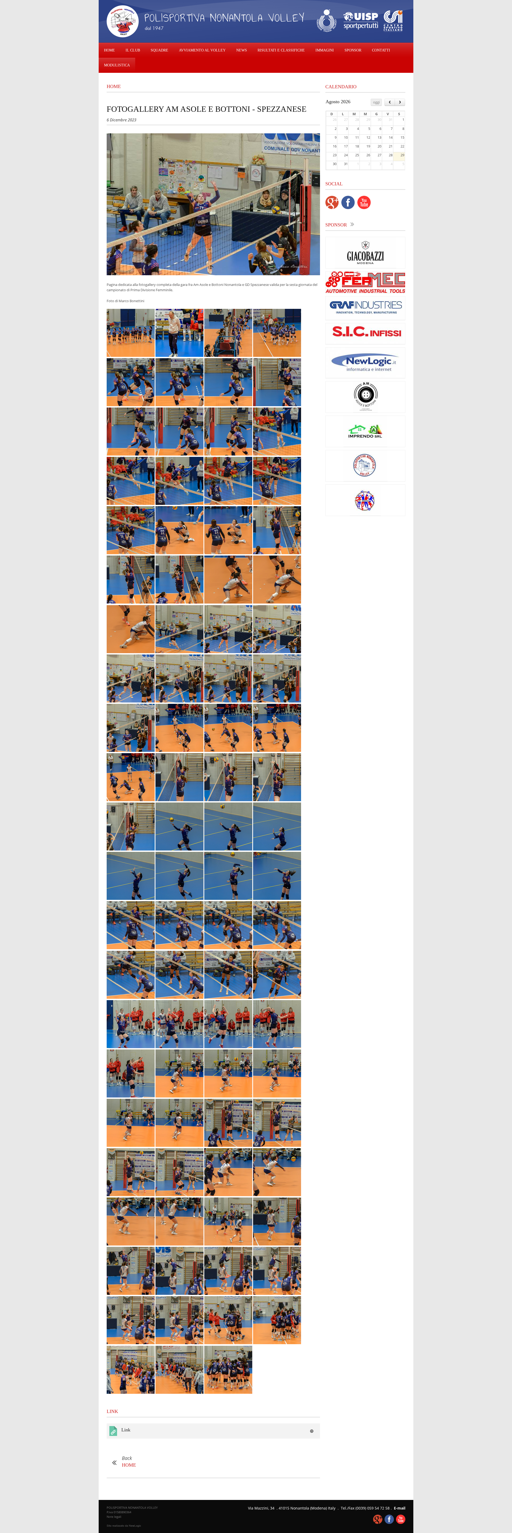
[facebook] (348, 207)
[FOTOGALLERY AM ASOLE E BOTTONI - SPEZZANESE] (213, 204)
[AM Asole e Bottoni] (365, 411)
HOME (109, 50)
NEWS (241, 50)
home (114, 86)
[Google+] (332, 207)
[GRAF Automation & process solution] (365, 318)
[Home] (207, 36)
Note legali (114, 1517)
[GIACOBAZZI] (365, 267)
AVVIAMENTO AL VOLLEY (202, 50)
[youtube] (364, 207)
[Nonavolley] (365, 480)
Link (125, 1429)
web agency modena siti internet (124, 1525)
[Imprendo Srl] (365, 445)
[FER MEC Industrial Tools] (365, 291)
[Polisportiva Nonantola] (365, 514)
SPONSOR (353, 50)
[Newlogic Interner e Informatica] (365, 376)
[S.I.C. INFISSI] (365, 343)
